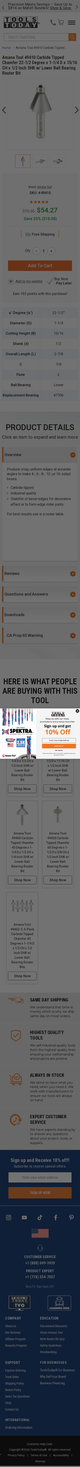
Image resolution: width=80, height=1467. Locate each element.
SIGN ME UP (58, 746)
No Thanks (59, 750)
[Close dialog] (77, 711)
